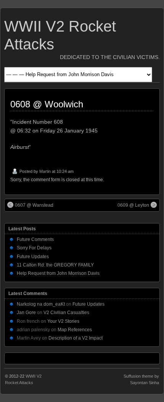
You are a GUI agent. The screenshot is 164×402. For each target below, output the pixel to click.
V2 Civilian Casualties (66, 312)
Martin (45, 171)
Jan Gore (26, 312)
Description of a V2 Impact (75, 338)
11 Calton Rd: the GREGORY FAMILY (55, 265)
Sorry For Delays (34, 247)
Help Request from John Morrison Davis (58, 273)
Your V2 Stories (63, 321)
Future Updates (33, 256)
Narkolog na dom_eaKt (41, 304)
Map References (75, 329)
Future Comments (35, 239)
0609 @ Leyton (133, 205)
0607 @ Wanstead (34, 205)
